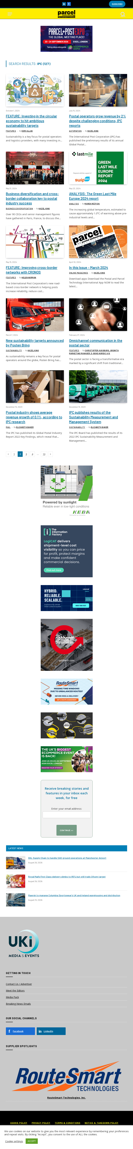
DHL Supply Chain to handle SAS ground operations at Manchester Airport (67, 857)
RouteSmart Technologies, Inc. (66, 1097)
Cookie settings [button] (14, 1141)
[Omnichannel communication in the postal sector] (98, 314)
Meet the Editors (15, 990)
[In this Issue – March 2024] (98, 241)
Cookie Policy (19, 1122)
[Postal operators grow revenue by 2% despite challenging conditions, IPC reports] (98, 90)
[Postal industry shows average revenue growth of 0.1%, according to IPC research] (35, 386)
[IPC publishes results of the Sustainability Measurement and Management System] (98, 386)
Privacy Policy (41, 1122)
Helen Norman (29, 277)
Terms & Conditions (67, 1122)
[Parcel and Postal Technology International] (66, 14)
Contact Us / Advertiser (19, 984)
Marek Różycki (92, 204)
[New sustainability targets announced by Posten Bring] (35, 314)
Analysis (74, 204)
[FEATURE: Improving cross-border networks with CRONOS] (35, 241)
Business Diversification (19, 208)
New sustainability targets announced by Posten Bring (35, 342)
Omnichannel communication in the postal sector (95, 342)
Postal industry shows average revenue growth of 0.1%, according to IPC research (34, 417)
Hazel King (93, 131)
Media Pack (12, 997)
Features (11, 131)
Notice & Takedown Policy (102, 1122)
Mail (8, 427)
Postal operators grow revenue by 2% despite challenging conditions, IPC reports (97, 121)
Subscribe (117, 4)
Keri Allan (27, 131)
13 (44, 454)
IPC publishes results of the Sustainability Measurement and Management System (93, 417)
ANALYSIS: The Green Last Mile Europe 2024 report (92, 196)
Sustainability (14, 350)
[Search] (122, 14)
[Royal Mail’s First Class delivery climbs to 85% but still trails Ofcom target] (15, 881)
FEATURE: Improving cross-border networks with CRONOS (31, 269)
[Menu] (10, 14)
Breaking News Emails (18, 1003)
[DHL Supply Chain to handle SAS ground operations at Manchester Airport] (15, 862)
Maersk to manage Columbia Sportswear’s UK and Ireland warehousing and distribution (74, 895)
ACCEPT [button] (32, 1141)
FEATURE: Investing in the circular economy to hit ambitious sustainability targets (31, 121)
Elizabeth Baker (25, 427)
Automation (75, 131)
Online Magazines (78, 273)
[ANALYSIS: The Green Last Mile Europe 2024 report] (98, 168)
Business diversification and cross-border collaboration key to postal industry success (32, 198)
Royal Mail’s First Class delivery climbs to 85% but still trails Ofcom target (67, 876)
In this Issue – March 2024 (88, 267)
